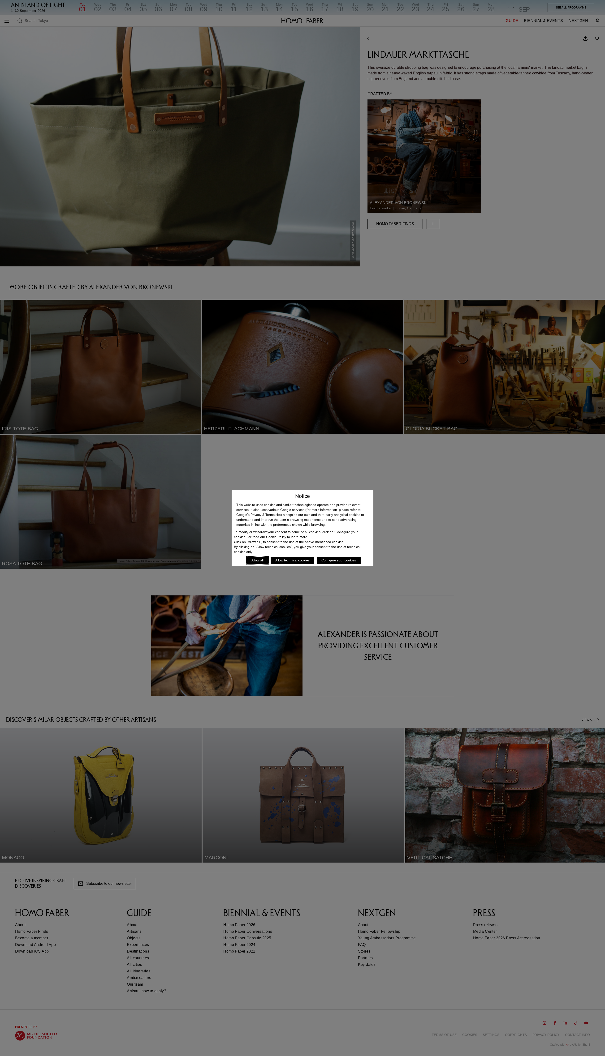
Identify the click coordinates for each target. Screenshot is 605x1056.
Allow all (257, 560)
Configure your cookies (338, 560)
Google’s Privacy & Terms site (258, 515)
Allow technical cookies (292, 560)
